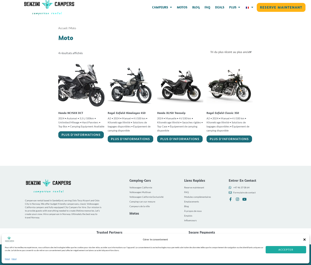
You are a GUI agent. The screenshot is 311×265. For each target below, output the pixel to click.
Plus (232, 7)
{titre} (7, 259)
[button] (304, 239)
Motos (182, 7)
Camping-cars (140, 180)
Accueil (62, 28)
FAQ (207, 7)
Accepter (285, 249)
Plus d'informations (81, 134)
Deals (219, 7)
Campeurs (160, 7)
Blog (196, 7)
